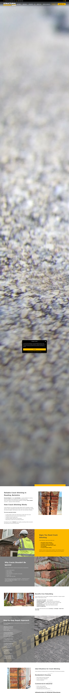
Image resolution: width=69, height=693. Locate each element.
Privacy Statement (36, 351)
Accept (34, 349)
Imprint (40, 351)
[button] (45, 341)
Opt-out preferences (30, 351)
